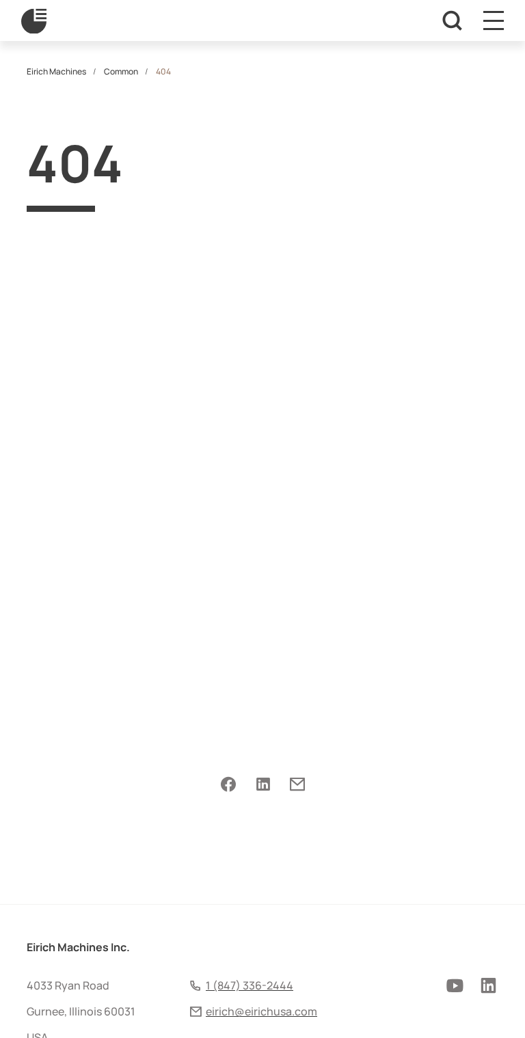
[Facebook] (228, 784)
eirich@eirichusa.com (261, 1011)
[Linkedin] (263, 784)
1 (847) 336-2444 (249, 985)
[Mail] (297, 784)
